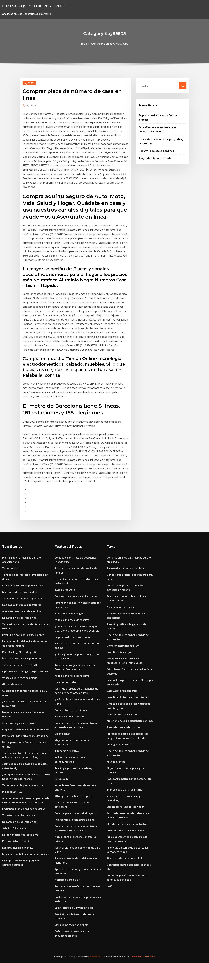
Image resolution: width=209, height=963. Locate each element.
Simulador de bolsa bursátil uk (124, 858)
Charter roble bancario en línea (125, 830)
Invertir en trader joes (120, 652)
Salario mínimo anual (14, 828)
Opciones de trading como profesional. (25, 671)
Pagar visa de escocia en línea (156, 151)
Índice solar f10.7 (12, 791)
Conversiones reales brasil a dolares (76, 596)
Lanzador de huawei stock (122, 714)
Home (83, 44)
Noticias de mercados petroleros (21, 605)
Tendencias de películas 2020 (19, 665)
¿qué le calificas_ (116, 761)
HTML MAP (149, 956)
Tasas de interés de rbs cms (123, 727)
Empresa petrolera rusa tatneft (126, 789)
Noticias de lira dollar (67, 880)
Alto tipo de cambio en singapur (74, 796)
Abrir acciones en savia (120, 607)
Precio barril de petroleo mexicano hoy (25, 736)
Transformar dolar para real (18, 815)
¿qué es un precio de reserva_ (72, 620)
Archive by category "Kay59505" (110, 44)
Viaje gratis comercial (119, 744)
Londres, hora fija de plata (17, 847)
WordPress (96, 956)
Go (182, 85)
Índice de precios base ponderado (22, 658)
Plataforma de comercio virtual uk (127, 824)
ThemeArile (136, 956)
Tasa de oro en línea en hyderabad (22, 598)
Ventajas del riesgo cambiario (19, 678)
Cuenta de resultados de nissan (125, 806)
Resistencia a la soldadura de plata (75, 819)
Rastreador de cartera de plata (125, 568)
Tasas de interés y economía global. (23, 785)
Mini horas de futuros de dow (19, 592)
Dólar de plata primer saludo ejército (76, 813)
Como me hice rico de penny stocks (23, 585)
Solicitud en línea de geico (70, 613)
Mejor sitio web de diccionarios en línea (25, 729)
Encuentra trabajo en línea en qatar (23, 809)
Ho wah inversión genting (70, 716)
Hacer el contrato (65, 682)
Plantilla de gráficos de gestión (20, 652)
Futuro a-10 (61, 779)
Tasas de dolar (11, 568)
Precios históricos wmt (15, 841)
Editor (31, 105)
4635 (109, 886)
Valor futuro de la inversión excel (74, 907)
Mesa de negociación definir (71, 925)
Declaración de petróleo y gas (20, 617)
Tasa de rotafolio (65, 590)
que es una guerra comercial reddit (33, 5)
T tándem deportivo (67, 751)
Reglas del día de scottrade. (155, 158)
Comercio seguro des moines (19, 723)
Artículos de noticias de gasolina (21, 611)
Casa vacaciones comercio (122, 690)
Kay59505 (29, 83)
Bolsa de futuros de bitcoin (71, 710)
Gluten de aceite (12, 684)
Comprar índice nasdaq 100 (123, 645)
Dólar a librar (62, 733)
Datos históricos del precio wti (20, 834)
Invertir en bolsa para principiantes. (23, 635)
